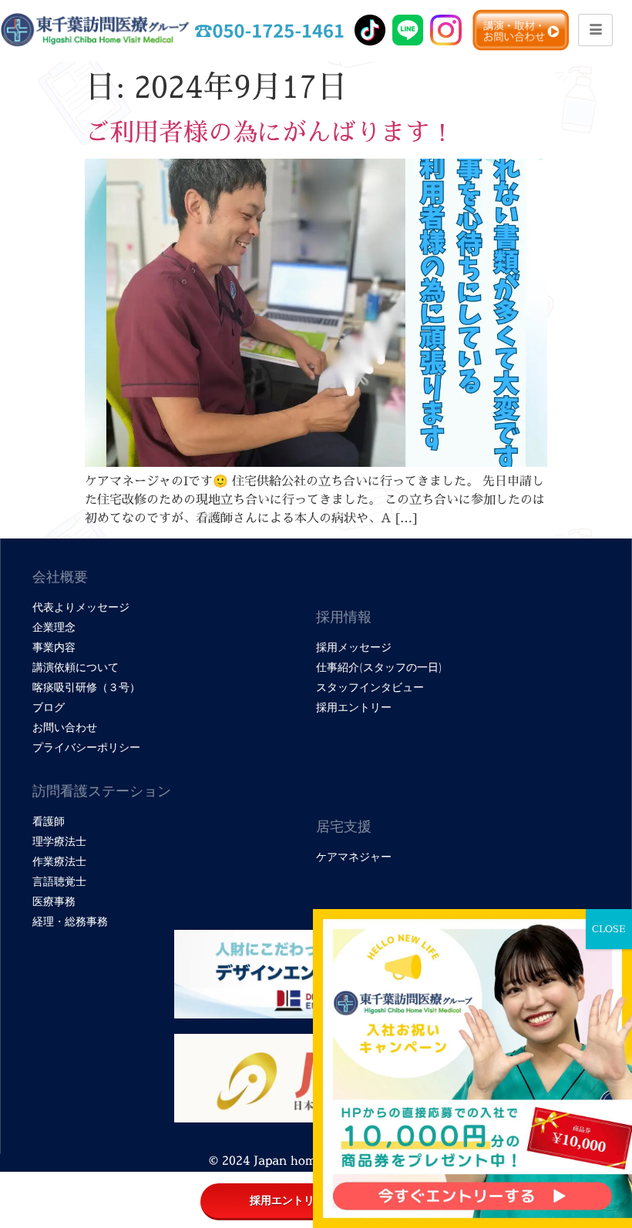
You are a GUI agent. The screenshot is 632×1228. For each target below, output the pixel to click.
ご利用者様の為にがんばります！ (270, 132)
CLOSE (609, 928)
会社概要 (60, 577)
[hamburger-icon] (595, 30)
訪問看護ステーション (101, 791)
